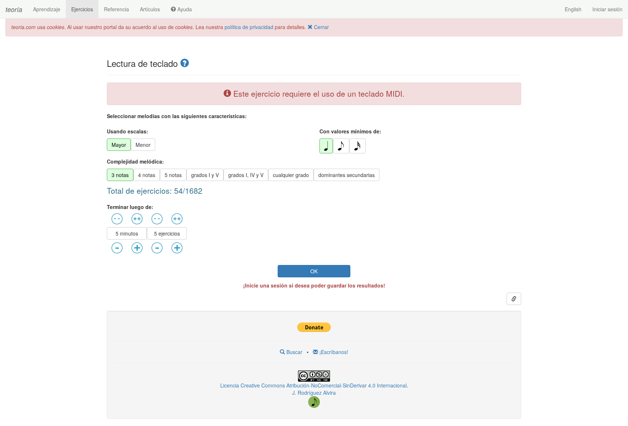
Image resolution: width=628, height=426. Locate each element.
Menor (143, 144)
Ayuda (184, 9)
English (573, 9)
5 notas (173, 174)
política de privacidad (249, 27)
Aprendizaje (46, 9)
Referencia (116, 9)
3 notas (120, 174)
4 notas (146, 174)
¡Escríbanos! (333, 351)
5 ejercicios (167, 233)
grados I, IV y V (245, 174)
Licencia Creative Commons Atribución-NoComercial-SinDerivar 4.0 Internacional (313, 385)
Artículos (150, 9)
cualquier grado (291, 174)
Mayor (119, 144)
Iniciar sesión (607, 9)
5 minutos (127, 233)
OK (314, 271)
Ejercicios (82, 9)
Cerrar (321, 27)
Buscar (293, 351)
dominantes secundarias (346, 174)
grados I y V (205, 174)
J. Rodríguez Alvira (314, 392)
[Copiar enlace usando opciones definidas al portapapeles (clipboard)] (514, 299)
